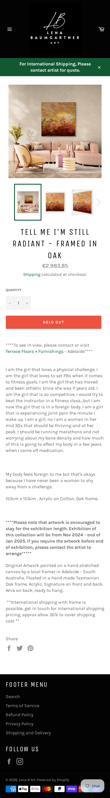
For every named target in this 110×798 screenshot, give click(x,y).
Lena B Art (27, 780)
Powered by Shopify (53, 780)
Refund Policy (19, 714)
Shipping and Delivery (28, 732)
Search (13, 696)
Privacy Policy (19, 723)
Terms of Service (22, 705)
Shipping (31, 274)
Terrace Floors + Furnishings (34, 351)
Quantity (13, 290)
